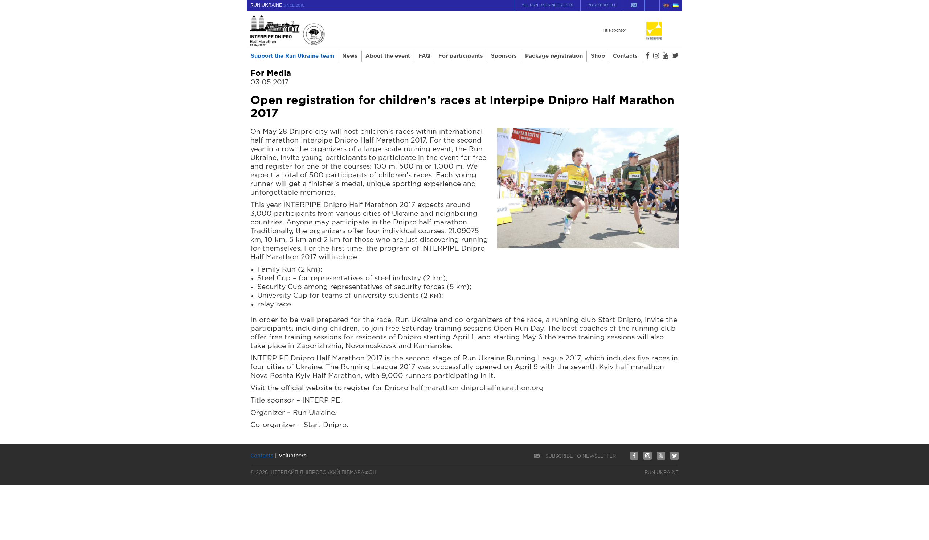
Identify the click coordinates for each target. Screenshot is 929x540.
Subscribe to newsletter (580, 456)
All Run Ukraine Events (547, 5)
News (349, 56)
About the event (387, 56)
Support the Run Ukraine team (292, 56)
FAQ (424, 56)
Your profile (602, 5)
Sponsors (504, 56)
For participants (460, 56)
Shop (598, 56)
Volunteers (292, 456)
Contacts (625, 56)
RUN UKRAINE (277, 5)
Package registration (554, 56)
